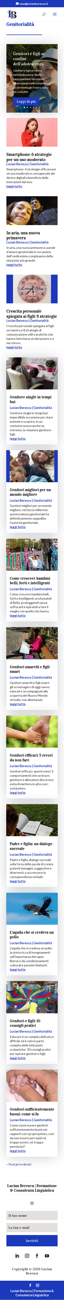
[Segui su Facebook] (37, 1256)
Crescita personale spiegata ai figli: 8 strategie (31, 313)
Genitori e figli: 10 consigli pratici (25, 1023)
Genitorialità (39, 164)
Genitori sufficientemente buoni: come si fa (32, 1111)
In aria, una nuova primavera (23, 235)
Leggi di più (26, 101)
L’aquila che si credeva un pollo (32, 934)
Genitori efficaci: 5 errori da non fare (31, 757)
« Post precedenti (18, 1164)
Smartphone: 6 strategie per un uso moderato (29, 157)
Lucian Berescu (17, 164)
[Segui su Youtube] (47, 1256)
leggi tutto (14, 186)
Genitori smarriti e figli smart (30, 669)
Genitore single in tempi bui (30, 399)
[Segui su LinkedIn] (17, 1256)
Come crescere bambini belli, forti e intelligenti (30, 580)
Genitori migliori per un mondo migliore (30, 492)
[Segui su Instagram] (27, 1256)
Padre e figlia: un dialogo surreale (31, 846)
